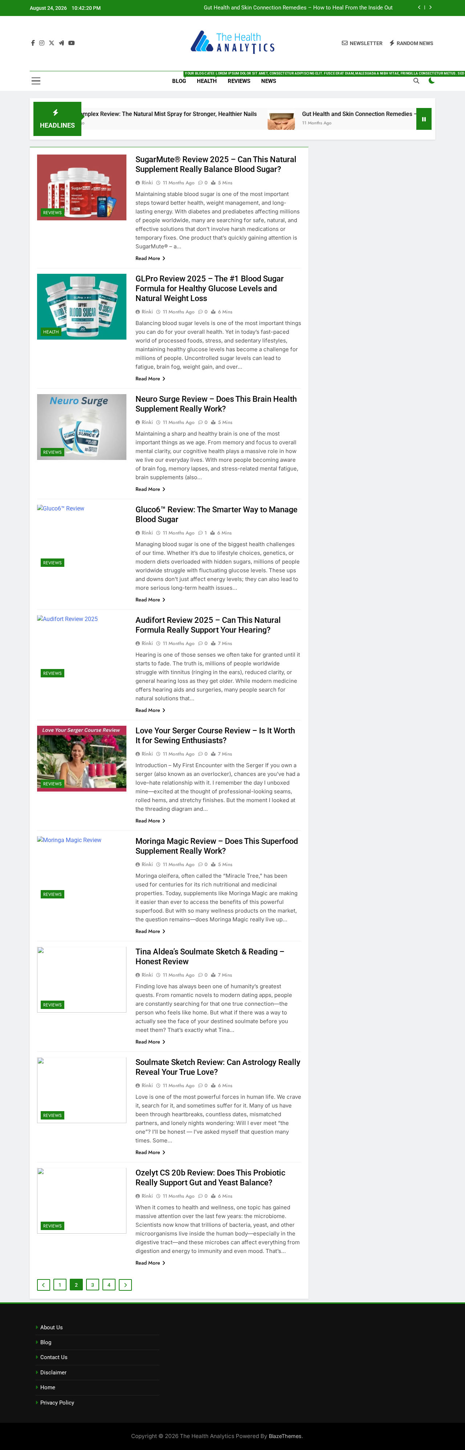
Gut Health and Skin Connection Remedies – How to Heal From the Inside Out (298, 8)
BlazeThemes (285, 1436)
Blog (181, 78)
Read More (148, 258)
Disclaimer (53, 1372)
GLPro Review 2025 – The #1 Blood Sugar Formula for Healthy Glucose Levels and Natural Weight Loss (210, 288)
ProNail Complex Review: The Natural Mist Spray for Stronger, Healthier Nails (126, 114)
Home (47, 1387)
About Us (51, 1327)
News (268, 81)
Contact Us (54, 1357)
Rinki (147, 182)
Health (209, 78)
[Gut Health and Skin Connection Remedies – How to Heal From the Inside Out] (252, 123)
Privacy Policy (57, 1402)
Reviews (239, 81)
